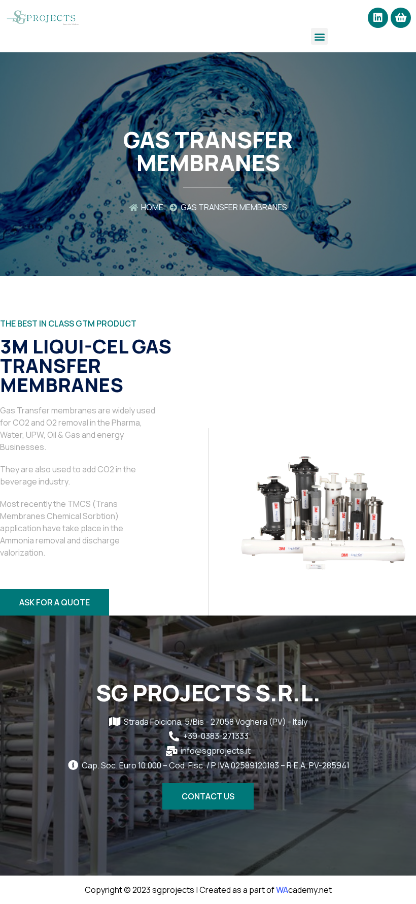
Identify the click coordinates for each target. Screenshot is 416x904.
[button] (319, 36)
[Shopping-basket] (401, 18)
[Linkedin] (378, 18)
